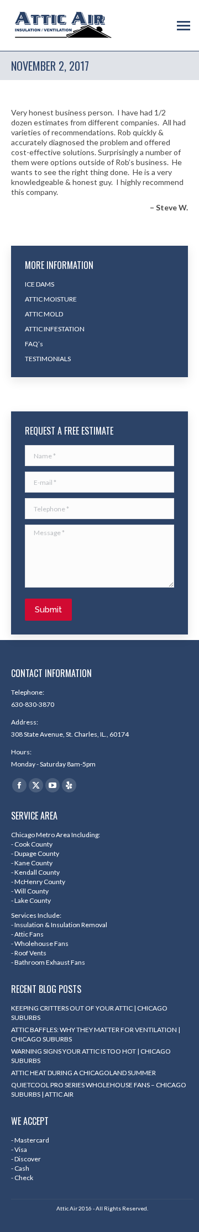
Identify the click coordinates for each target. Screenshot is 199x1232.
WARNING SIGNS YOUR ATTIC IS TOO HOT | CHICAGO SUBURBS (91, 1056)
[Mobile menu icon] (183, 26)
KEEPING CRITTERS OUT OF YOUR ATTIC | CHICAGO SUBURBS (89, 1013)
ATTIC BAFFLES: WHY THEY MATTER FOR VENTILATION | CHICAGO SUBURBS (95, 1034)
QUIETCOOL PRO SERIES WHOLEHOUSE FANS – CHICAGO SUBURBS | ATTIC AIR (98, 1089)
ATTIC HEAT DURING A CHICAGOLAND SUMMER (83, 1073)
